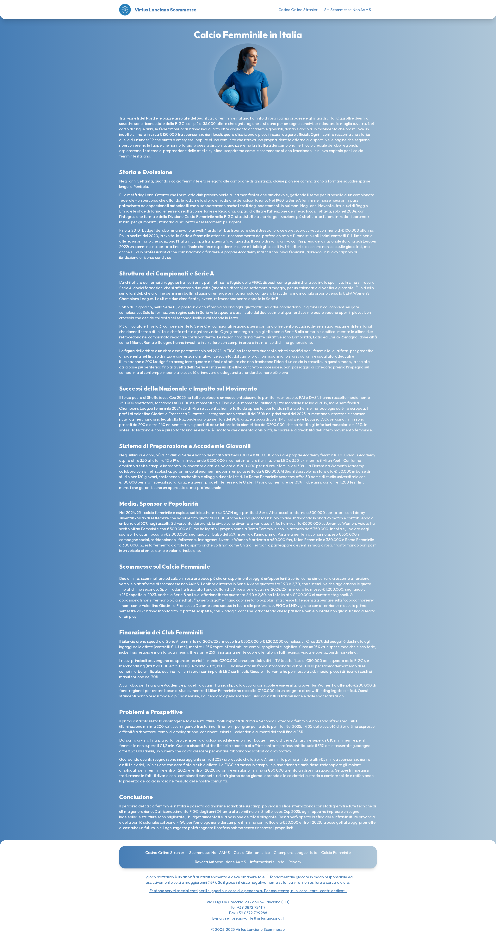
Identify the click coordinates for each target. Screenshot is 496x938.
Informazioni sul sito (267, 861)
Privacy (294, 861)
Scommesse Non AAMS (209, 852)
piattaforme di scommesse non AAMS (166, 583)
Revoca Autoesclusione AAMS (220, 861)
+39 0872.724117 (250, 907)
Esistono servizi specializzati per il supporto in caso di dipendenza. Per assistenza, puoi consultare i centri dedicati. (248, 890)
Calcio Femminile (336, 852)
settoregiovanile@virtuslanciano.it (254, 918)
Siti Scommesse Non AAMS (347, 9)
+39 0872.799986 (252, 912)
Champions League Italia (295, 852)
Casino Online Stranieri (298, 9)
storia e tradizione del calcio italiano (235, 200)
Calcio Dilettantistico (252, 852)
